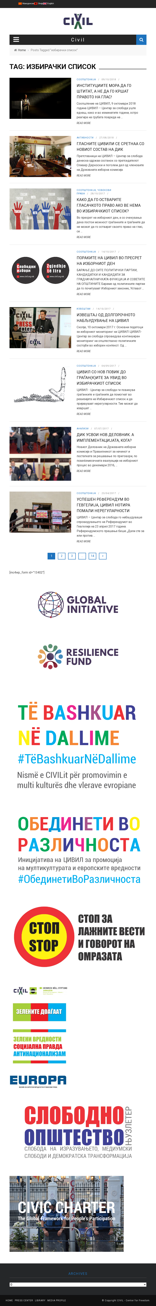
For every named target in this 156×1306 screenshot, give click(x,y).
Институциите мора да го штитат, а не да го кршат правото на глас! (104, 91)
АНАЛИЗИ (83, 428)
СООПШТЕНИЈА (86, 79)
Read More (84, 123)
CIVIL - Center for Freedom (133, 1300)
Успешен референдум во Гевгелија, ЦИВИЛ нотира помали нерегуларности (103, 505)
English (50, 3)
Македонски (28, 3)
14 (92, 556)
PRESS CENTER (24, 1300)
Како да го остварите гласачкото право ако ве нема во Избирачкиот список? (109, 205)
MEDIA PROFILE (56, 1300)
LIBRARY (40, 1300)
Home (9, 1300)
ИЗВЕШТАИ (84, 308)
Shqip (40, 3)
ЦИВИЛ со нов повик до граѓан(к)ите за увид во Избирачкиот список (102, 378)
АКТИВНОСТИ (85, 137)
